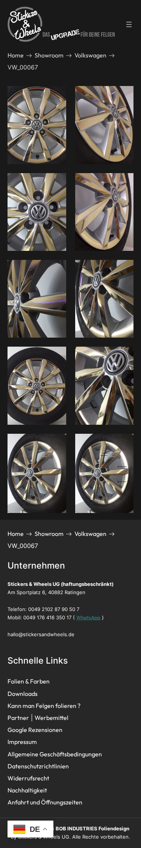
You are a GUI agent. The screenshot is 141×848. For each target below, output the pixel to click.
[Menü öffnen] (128, 24)
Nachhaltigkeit (27, 790)
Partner (18, 717)
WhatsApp (88, 617)
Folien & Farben (29, 681)
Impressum (22, 741)
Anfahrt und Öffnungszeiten (45, 802)
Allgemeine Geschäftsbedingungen (55, 754)
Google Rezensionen (35, 729)
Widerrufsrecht (28, 778)
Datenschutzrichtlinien (38, 766)
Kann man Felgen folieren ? (44, 705)
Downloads (23, 693)
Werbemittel (51, 717)
